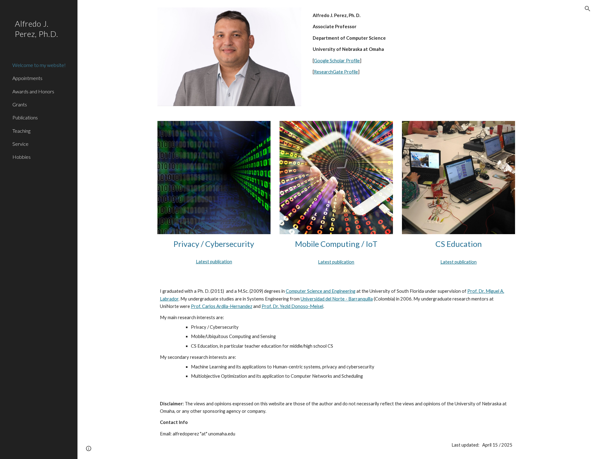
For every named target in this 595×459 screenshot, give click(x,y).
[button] (587, 8)
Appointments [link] (27, 78)
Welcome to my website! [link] (39, 65)
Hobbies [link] (21, 157)
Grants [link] (19, 104)
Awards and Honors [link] (33, 91)
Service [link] (20, 144)
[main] (412, 43)
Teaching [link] (21, 131)
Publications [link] (25, 117)
